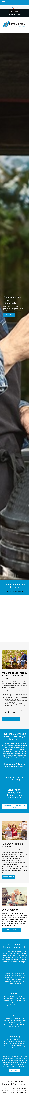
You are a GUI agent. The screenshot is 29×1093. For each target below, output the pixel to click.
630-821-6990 (15, 15)
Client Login (14, 11)
